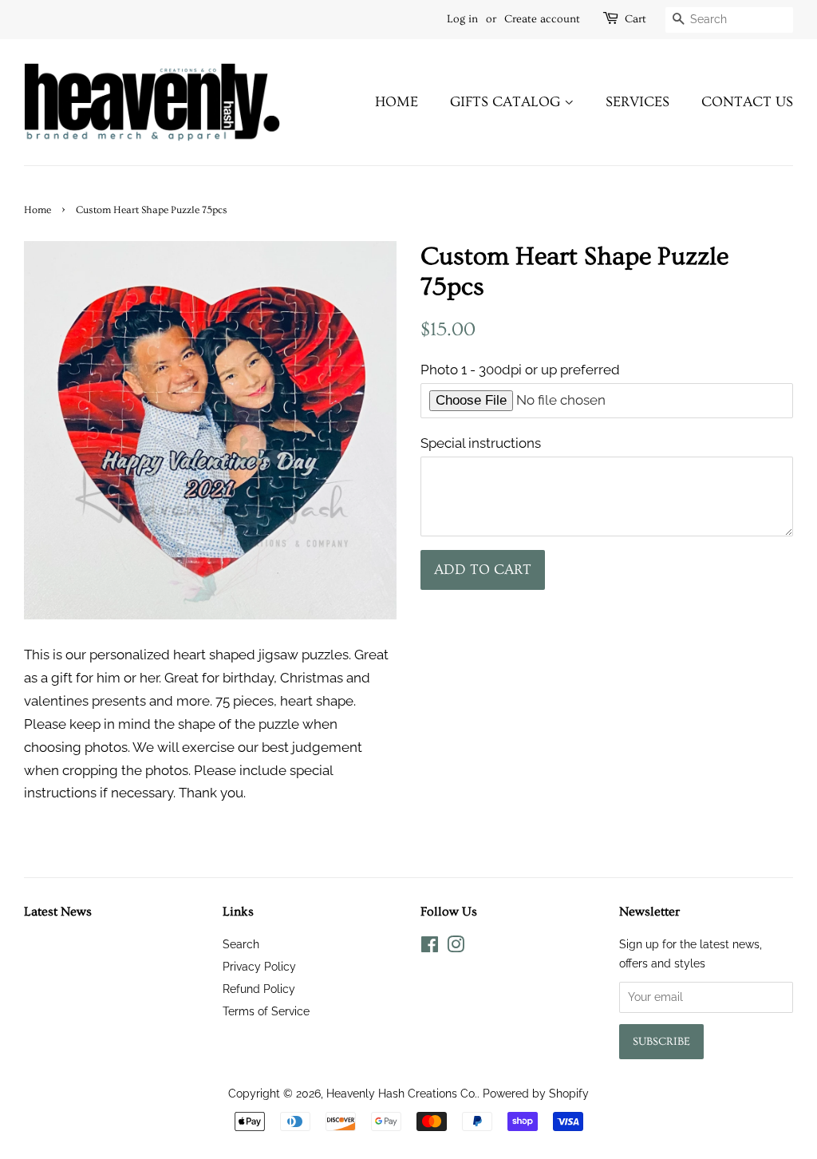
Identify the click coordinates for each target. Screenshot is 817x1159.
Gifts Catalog (507, 101)
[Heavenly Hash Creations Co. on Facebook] (429, 947)
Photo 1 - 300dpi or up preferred (520, 370)
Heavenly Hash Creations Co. (401, 1093)
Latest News (58, 911)
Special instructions (480, 443)
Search (241, 944)
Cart (635, 19)
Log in (462, 19)
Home (396, 101)
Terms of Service (266, 1011)
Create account (542, 19)
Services (637, 101)
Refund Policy (259, 988)
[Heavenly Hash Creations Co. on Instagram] (455, 947)
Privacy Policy (259, 966)
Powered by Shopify (536, 1093)
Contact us (747, 101)
